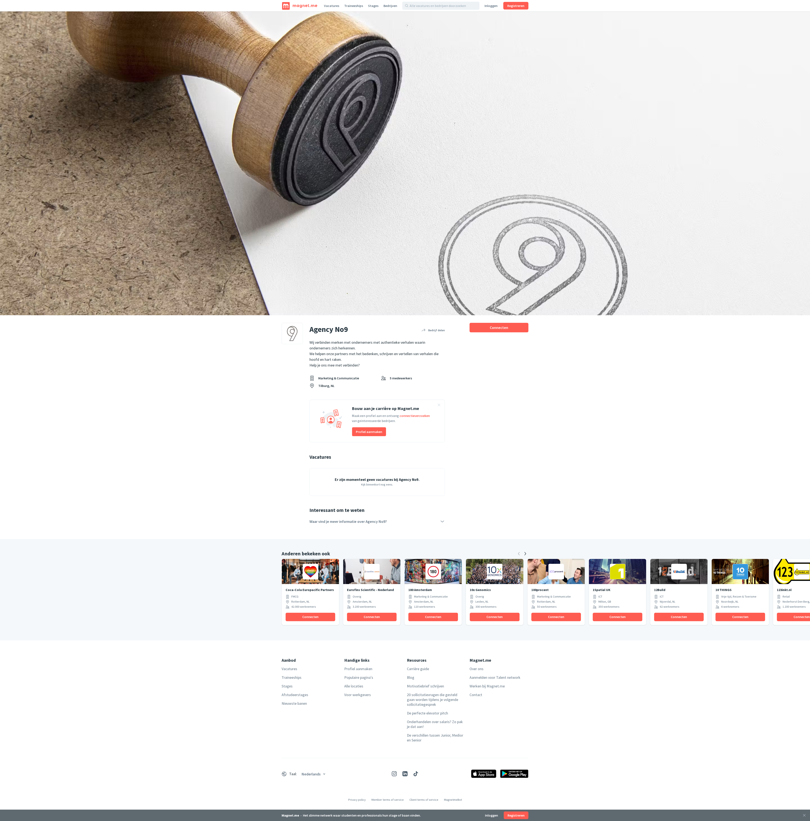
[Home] (300, 5)
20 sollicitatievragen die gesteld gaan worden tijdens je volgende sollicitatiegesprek (432, 699)
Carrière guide (418, 668)
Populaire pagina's (358, 677)
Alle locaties (353, 686)
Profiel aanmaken (369, 432)
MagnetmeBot (453, 800)
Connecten (499, 327)
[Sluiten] (804, 815)
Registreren (515, 6)
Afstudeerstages (295, 694)
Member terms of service (387, 800)
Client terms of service (423, 800)
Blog (410, 677)
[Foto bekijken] (405, 163)
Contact (476, 694)
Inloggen (491, 6)
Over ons (476, 668)
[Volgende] (525, 553)
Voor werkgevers (357, 694)
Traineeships (353, 6)
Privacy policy (357, 800)
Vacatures (331, 6)
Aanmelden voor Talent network (495, 677)
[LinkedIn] (405, 773)
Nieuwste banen (294, 703)
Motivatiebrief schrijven (425, 686)
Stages (373, 6)
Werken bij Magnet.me (487, 686)
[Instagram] (394, 773)
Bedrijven (390, 6)
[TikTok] (415, 773)
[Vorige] (519, 553)
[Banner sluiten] (439, 405)
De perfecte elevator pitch (427, 713)
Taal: (293, 773)
